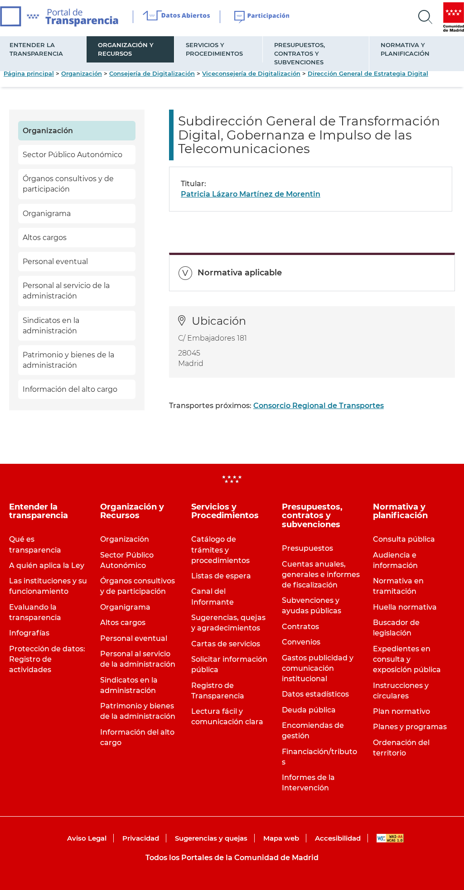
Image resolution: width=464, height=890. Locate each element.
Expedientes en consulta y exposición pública (407, 659)
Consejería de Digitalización (152, 73)
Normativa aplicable (240, 273)
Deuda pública (309, 710)
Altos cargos (45, 237)
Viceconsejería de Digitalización (251, 73)
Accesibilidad (338, 838)
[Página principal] (59, 16)
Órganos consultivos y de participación (68, 183)
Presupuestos (307, 548)
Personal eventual (55, 261)
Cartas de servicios (225, 644)
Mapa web (281, 838)
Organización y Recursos (126, 49)
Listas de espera (221, 576)
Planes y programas (410, 726)
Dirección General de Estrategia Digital (368, 73)
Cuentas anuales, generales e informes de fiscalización (321, 574)
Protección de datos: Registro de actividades (47, 659)
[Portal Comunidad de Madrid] (453, 17)
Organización (81, 73)
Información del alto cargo (70, 389)
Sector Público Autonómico (72, 154)
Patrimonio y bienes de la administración (68, 360)
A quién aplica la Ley (46, 565)
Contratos (300, 626)
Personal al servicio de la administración (66, 290)
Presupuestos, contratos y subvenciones (299, 53)
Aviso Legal (86, 838)
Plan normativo (401, 711)
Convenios (301, 642)
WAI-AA (390, 838)
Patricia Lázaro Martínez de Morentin (250, 194)
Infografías (29, 633)
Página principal (29, 73)
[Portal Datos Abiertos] (176, 16)
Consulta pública (404, 539)
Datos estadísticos (315, 694)
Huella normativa (405, 607)
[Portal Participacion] (262, 17)
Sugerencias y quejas (211, 838)
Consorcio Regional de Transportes (318, 405)
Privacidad (140, 838)
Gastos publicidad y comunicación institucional (317, 668)
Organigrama (47, 213)
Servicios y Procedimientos (214, 49)
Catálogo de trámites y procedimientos (220, 549)
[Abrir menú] (425, 17)
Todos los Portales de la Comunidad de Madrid (232, 857)
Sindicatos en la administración (51, 325)
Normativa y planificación (405, 49)
